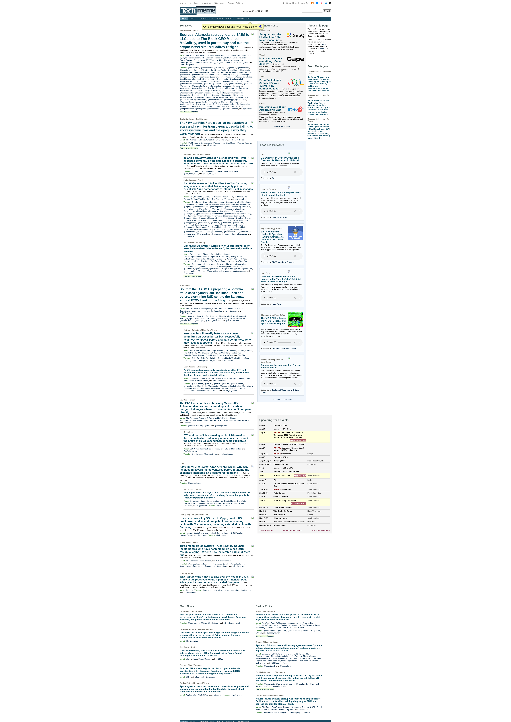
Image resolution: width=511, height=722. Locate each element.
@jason (210, 218)
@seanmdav (189, 273)
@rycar (259, 633)
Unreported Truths (216, 256)
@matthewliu (241, 316)
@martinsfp (247, 269)
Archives (193, 3)
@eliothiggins (220, 218)
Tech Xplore (185, 311)
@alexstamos (197, 171)
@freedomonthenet (231, 623)
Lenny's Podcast (279, 217)
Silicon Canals (204, 659)
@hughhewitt (200, 266)
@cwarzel (228, 269)
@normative (189, 269)
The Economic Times (211, 58)
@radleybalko (203, 223)
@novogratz (243, 88)
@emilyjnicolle (190, 388)
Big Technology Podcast (283, 262)
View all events (266, 530)
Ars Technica (230, 350)
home (323, 44)
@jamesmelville (190, 225)
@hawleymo (189, 213)
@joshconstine (186, 97)
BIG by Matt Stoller (233, 449)
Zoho (261, 76)
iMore (308, 654)
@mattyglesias (190, 223)
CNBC (215, 309)
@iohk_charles (211, 97)
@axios (183, 77)
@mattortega (185, 566)
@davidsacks (189, 211)
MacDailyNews (279, 661)
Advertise (206, 3)
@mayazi (208, 90)
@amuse (225, 102)
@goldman (230, 143)
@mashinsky (233, 70)
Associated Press (205, 629)
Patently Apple (232, 259)
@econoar (248, 84)
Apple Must (282, 658)
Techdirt (189, 590)
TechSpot (187, 423)
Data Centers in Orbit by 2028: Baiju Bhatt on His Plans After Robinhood (280, 159)
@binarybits (189, 266)
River (192, 19)
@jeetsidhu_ (197, 95)
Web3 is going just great (213, 62)
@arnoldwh (314, 684)
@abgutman (219, 202)
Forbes (187, 199)
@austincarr (213, 266)
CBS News (194, 449)
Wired (247, 197)
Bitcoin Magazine (187, 65)
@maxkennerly (216, 220)
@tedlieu (235, 204)
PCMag (243, 259)
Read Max (198, 197)
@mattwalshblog (244, 213)
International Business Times (196, 381)
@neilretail (268, 712)
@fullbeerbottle (203, 388)
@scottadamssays (200, 207)
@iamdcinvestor (235, 84)
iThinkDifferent (298, 654)
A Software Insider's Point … (217, 418)
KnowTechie (228, 197)
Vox (191, 197)
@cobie (215, 93)
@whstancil (225, 204)
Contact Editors (235, 3)
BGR (319, 658)
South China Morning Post (205, 533)
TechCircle (238, 197)
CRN (188, 677)
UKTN (188, 659)
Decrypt (232, 378)
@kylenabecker (190, 220)
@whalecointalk (223, 505)
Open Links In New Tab (297, 3)
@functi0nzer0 (239, 318)
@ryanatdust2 (262, 686)
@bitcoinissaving (199, 88)
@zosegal (196, 79)
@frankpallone (190, 592)
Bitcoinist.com (195, 58)
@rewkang (215, 388)
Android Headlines (191, 261)
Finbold (208, 355)
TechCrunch (231, 55)
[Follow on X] (330, 3)
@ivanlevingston (281, 712)
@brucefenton (190, 386)
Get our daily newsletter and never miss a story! (230, 26)
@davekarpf (185, 145)
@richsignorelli (190, 360)
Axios (195, 31)
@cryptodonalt (203, 390)
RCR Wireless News (279, 663)
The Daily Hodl (190, 353)
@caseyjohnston (199, 86)
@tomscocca (216, 232)
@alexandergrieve (221, 106)
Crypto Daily (226, 58)
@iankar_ (220, 88)
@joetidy (222, 316)
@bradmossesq (216, 213)
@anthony (208, 106)
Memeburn (296, 625)
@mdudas (209, 74)
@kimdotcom (229, 220)
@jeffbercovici (194, 143)
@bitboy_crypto (219, 90)
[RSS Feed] (312, 3)
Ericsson (265, 654)
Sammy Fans (222, 533)
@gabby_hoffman (241, 358)
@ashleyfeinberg (244, 202)
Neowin (277, 625)
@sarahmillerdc (210, 454)
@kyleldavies (222, 72)
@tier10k (232, 68)
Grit (273, 178)
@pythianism (185, 79)
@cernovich (203, 220)
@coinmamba (222, 79)
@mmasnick (206, 143)
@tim (307, 712)
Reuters (220, 350)
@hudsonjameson (202, 93)
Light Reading (295, 658)
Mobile (183, 3)
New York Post (238, 140)
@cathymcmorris (210, 590)
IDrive (262, 103)
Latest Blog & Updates (206, 420)
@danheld (233, 72)
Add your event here (321, 530)
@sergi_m (280, 684)
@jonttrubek (245, 204)
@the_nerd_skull (231, 171)
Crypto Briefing (186, 60)
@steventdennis (216, 269)
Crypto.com (194, 501)
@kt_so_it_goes (203, 232)
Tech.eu (194, 647)
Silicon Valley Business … (205, 677)
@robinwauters (186, 100)
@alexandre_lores (203, 104)
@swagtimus (240, 100)
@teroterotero (200, 100)
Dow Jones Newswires (308, 661)
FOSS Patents (236, 533)
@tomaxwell (199, 97)
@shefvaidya (212, 271)
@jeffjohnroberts (226, 97)
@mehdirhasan (231, 207)
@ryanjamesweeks (235, 93)
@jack (225, 564)
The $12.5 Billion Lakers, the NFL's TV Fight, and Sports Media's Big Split (274, 321)
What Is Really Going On (216, 140)
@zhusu (231, 74)
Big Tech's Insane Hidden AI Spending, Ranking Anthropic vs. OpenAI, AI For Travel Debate (272, 237)
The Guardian (192, 309)
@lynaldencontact (214, 100)
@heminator (225, 211)
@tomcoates (197, 566)
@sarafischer (193, 68)
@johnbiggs (229, 100)
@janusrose (213, 211)
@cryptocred (227, 388)
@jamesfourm (219, 143)
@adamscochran (235, 90)
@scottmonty (210, 566)
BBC (221, 309)
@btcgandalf (185, 86)
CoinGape (184, 62)
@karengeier (203, 225)
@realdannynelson (201, 72)
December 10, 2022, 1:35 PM (255, 11)
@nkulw (212, 358)
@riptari (219, 171)
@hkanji (237, 269)
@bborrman (229, 227)
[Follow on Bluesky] (317, 3)
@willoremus (244, 207)
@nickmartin (238, 223)
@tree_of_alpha (186, 318)
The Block (190, 55)
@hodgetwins (189, 216)
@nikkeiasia (221, 535)
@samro (183, 106)
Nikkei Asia (202, 515)
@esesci (220, 264)
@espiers (228, 209)
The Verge (228, 60)
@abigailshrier (239, 209)
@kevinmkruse (201, 269)
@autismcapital (220, 68)
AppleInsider (191, 695)
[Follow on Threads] (321, 3)
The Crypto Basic (225, 503)
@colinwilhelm (214, 102)
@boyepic (229, 264)
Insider (219, 60)
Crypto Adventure (240, 58)
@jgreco (213, 360)
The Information (244, 55)
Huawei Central (186, 535)
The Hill (201, 180)
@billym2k (215, 223)
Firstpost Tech (217, 311)
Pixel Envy (215, 261)
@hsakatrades (186, 81)
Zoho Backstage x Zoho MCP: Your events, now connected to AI (270, 84)
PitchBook (266, 707)
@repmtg (187, 207)
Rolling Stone (236, 256)
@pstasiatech (269, 666)
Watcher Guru (196, 62)
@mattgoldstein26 (225, 358)
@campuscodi (294, 630)
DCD (314, 658)
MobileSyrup (189, 259)
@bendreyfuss (209, 264)
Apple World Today (264, 661)
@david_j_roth (227, 229)
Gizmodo (227, 254)
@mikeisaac (248, 109)
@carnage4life (228, 234)
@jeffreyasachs (202, 213)
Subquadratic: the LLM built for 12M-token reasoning (270, 37)
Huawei (189, 533)
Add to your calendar (292, 530)
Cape (261, 55)
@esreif (317, 630)
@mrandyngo (242, 220)
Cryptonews (202, 505)
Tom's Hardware (190, 451)
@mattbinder (189, 204)
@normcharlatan (230, 232)
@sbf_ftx (191, 316)
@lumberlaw (227, 360)
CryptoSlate (230, 62)
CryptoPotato (242, 501)
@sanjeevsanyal (238, 271)
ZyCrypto (184, 58)
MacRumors (296, 656)
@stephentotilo (279, 686)
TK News (201, 140)
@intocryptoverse (213, 321)
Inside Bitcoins (230, 311)
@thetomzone (238, 211)
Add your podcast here (282, 399)
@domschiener (236, 106)
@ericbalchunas (186, 321)
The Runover (215, 197)
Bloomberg (200, 243)
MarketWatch (203, 695)
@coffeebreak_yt (220, 84)
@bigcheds (202, 386)
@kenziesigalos (194, 483)
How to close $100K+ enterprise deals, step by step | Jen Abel (281, 193)
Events (230, 19)
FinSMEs (219, 659)
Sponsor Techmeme (281, 126)
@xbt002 (238, 81)
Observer (246, 420)
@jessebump (222, 566)
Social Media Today (264, 625)
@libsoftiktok (226, 223)
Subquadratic (265, 31)
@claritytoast (202, 360)
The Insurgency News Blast (195, 256)
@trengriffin (216, 318)
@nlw (213, 72)
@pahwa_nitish (239, 566)
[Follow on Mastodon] (326, 3)
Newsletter (243, 19)
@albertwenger (243, 74)
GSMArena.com (262, 656)
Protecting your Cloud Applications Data (272, 108)
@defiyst (247, 81)
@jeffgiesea (218, 104)
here (322, 49)
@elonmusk (231, 202)
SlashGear (219, 55)
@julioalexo (209, 171)
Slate (192, 254)
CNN (227, 256)
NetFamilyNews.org (224, 561)
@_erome (290, 684)
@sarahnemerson (230, 109)
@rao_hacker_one (226, 590)
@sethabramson (191, 209)
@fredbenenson (195, 106)
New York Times (209, 330)
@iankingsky (294, 712)
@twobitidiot (228, 81)
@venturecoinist (241, 97)
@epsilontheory (216, 77)
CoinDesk (210, 55)
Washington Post (187, 573)
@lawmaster (245, 70)
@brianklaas (201, 211)
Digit (208, 199)
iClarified (273, 658)
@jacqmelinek (200, 102)
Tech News (303, 709)
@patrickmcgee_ (238, 695)
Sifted (319, 707)
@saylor (210, 88)
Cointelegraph (242, 62)
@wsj (207, 426)
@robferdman (202, 204)
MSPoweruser (235, 420)
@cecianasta (197, 454)
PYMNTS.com (186, 313)
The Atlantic (191, 140)
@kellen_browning (195, 426)
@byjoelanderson (237, 564)
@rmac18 (282, 630)
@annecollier (193, 564)
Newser (241, 350)
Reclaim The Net (198, 199)
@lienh (204, 623)
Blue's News (222, 420)
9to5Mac (217, 695)
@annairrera (247, 386)
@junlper (248, 218)
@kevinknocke (302, 684)
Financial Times (190, 355)
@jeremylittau (245, 232)
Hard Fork (276, 304)
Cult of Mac (260, 663)
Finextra (206, 311)
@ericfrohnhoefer (202, 227)
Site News (219, 3)
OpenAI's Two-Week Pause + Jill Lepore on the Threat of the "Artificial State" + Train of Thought (281, 279)
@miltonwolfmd (190, 271)
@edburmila (237, 225)
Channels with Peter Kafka (284, 348)
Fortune (248, 350)
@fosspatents (285, 666)
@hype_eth (227, 318)
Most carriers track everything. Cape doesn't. (270, 61)
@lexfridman (224, 271)
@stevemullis (306, 630)
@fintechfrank (243, 68)
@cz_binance (211, 316)
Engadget (221, 259)
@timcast (215, 225)
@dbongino (228, 216)
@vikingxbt (199, 321)
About (220, 19)
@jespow (216, 95)
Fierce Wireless (309, 656)
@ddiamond (238, 95)
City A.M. (289, 709)
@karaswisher (190, 234)
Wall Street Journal (198, 350)
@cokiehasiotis (213, 86)
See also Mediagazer (189, 112)
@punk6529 (198, 70)
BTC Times (210, 60)
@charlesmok (193, 623)
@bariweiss (196, 202)
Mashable (211, 259)
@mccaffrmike (207, 68)
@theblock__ (235, 102)
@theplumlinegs (203, 216)
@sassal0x (197, 84)
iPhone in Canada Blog (212, 254)
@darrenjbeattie (216, 207)
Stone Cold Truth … (284, 627)
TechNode (202, 535)
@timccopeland (186, 102)
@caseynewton (273, 633)
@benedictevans (244, 143)
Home (184, 19)
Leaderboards (206, 19)
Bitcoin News (199, 60)
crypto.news (239, 60)
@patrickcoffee (270, 630)
